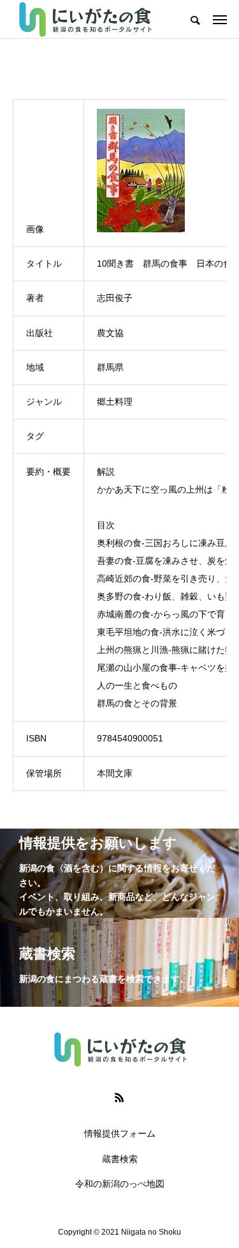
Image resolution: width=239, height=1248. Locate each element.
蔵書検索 (120, 1159)
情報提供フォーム (120, 1133)
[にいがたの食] (85, 19)
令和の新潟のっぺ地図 (119, 1184)
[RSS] (120, 1097)
